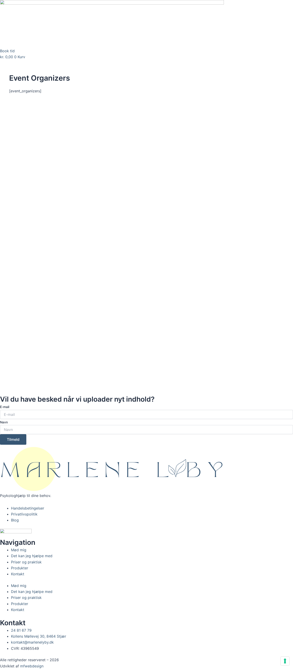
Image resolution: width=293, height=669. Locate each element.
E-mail (4, 407)
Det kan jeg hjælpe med (31, 556)
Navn (4, 422)
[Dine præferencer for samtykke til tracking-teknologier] (285, 661)
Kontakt (17, 574)
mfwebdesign (31, 666)
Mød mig (18, 550)
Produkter (19, 568)
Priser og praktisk (26, 562)
